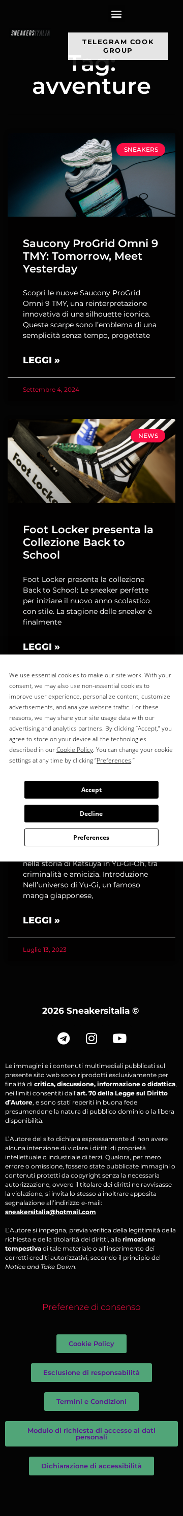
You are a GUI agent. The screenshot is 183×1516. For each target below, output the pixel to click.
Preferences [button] (114, 760)
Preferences (91, 837)
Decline (91, 813)
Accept (91, 789)
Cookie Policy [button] (74, 749)
